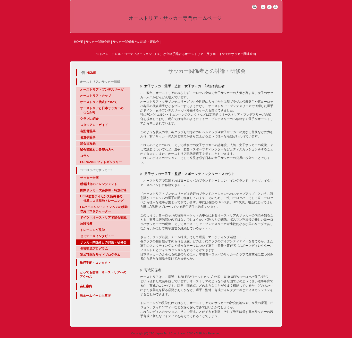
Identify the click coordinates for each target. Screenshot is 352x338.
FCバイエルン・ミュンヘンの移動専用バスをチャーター (104, 209)
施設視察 (86, 224)
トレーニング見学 (92, 230)
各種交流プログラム (94, 248)
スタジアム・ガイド (94, 125)
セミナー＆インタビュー (97, 236)
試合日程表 (88, 143)
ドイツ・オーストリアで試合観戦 (103, 217)
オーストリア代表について (98, 102)
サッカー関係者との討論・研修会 (103, 242)
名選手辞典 (88, 137)
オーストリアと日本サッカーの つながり (101, 110)
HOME (78, 42)
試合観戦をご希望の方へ (97, 149)
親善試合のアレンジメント (98, 184)
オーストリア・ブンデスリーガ (101, 89)
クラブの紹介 (89, 118)
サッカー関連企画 (98, 42)
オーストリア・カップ (95, 96)
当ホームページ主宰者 (95, 295)
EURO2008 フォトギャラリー (101, 162)
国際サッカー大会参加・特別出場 (103, 190)
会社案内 (86, 286)
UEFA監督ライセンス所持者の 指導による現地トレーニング (101, 199)
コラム (84, 156)
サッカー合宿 (89, 178)
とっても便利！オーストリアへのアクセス (103, 274)
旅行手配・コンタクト (95, 262)
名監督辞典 (88, 131)
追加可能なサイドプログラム (100, 254)
